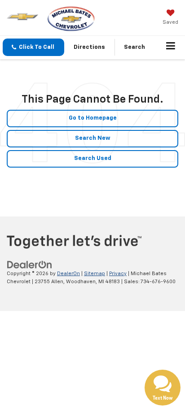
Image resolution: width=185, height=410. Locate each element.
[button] (33, 47)
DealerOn (68, 273)
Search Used (92, 158)
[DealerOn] (30, 265)
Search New (92, 138)
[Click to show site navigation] (171, 47)
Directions (89, 47)
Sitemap (94, 273)
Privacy (118, 273)
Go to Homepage (93, 118)
